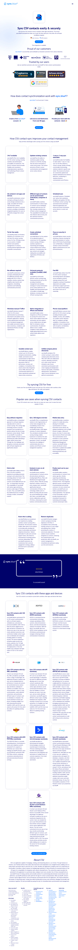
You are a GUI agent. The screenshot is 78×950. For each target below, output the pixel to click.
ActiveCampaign (39, 894)
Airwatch (38, 895)
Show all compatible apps (39, 853)
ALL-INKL (38, 899)
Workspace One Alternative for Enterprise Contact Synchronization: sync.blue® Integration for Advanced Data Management (52, 906)
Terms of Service (62, 894)
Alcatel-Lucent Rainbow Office (39, 897)
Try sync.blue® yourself (39, 582)
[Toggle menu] (72, 3)
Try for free (39, 42)
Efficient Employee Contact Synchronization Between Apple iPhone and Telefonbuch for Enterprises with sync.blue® (53, 917)
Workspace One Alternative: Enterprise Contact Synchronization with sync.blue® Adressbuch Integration (52, 927)
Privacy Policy (61, 895)
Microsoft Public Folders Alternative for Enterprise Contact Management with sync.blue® (52, 936)
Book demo (39, 127)
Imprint (60, 893)
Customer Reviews (62, 891)
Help (60, 897)
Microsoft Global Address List (39, 892)
